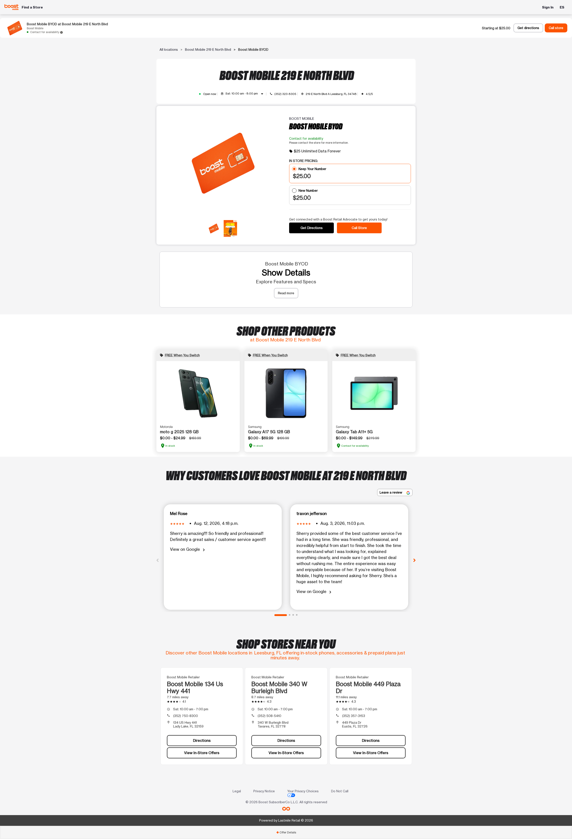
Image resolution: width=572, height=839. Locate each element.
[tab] (286, 832)
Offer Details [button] (286, 832)
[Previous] (157, 560)
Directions (202, 740)
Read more (286, 293)
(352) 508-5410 (269, 716)
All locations (169, 49)
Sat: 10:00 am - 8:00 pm (245, 94)
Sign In (547, 7)
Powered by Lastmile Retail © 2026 (286, 820)
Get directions (528, 28)
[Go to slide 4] (297, 615)
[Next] (414, 560)
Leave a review (391, 492)
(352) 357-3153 (353, 716)
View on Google (188, 549)
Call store (556, 28)
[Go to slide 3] (293, 615)
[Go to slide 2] (289, 615)
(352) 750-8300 (185, 716)
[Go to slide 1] (280, 615)
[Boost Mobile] (11, 7)
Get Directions (312, 228)
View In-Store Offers (201, 753)
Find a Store (32, 7)
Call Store (359, 228)
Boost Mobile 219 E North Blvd (208, 49)
